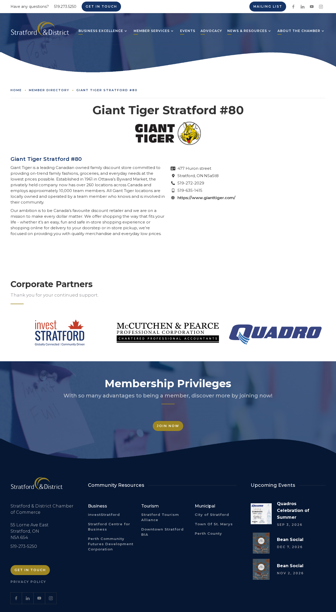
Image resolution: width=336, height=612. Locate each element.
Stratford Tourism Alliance (160, 517)
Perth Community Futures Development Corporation (110, 544)
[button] (100, 31)
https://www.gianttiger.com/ (206, 197)
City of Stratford (212, 514)
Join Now (168, 426)
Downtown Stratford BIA (162, 532)
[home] (40, 30)
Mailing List (267, 6)
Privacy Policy (28, 582)
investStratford (104, 514)
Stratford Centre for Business (109, 526)
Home (16, 90)
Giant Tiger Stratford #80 (107, 90)
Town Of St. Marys (214, 524)
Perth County (208, 533)
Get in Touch (101, 6)
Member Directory (49, 90)
